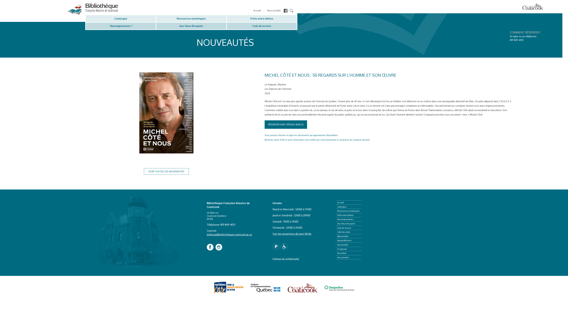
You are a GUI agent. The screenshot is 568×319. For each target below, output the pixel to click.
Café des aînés (343, 232)
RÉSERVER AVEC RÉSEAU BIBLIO (286, 124)
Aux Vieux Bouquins (191, 25)
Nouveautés (342, 244)
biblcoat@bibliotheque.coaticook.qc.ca (229, 234)
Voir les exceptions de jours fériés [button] (292, 233)
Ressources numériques (191, 18)
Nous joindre (274, 10)
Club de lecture (261, 25)
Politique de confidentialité (286, 258)
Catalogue (120, 18)
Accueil (257, 10)
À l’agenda (342, 249)
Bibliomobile (342, 236)
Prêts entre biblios (261, 18)
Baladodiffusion (344, 240)
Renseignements (120, 25)
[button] (277, 246)
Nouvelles (342, 253)
